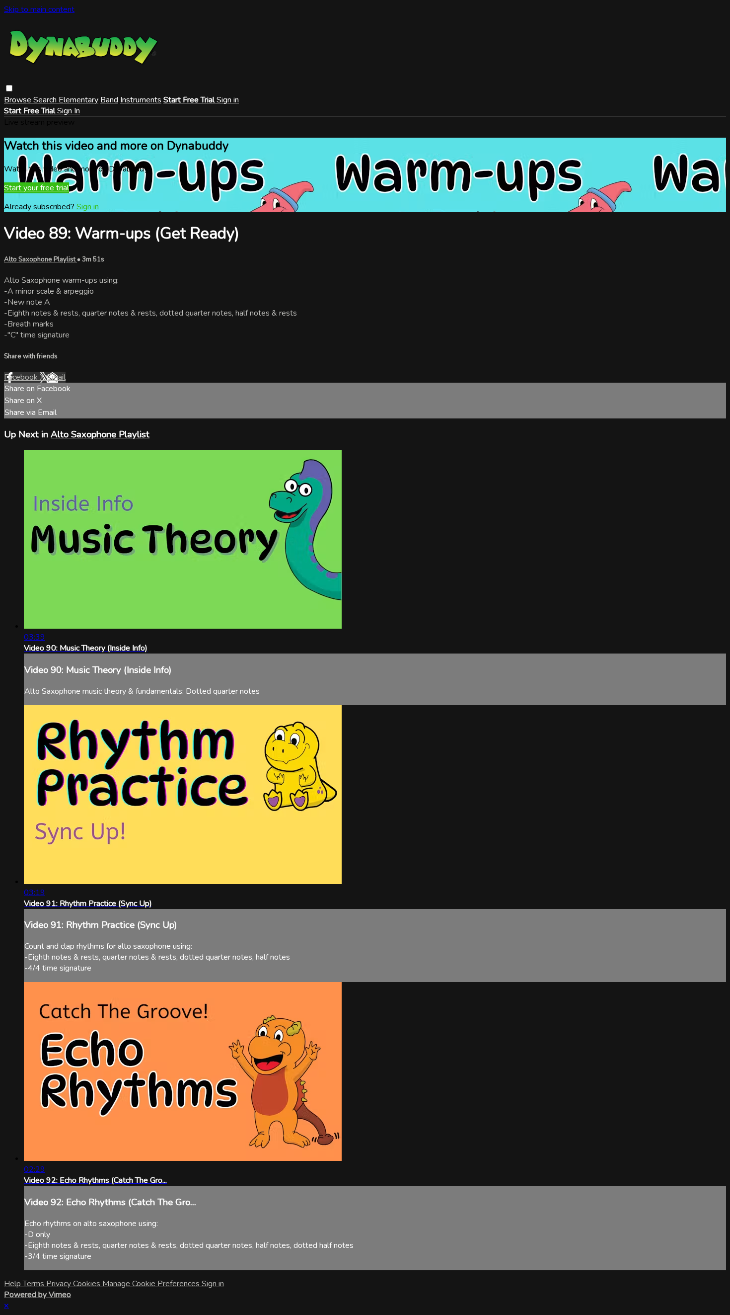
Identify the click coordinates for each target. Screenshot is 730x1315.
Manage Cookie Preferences (152, 1283)
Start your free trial (36, 187)
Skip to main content (39, 9)
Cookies (87, 1283)
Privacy (59, 1283)
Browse (18, 99)
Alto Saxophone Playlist (40, 259)
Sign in (228, 99)
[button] (9, 88)
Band (109, 99)
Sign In (68, 110)
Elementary (78, 99)
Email (56, 377)
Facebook (22, 377)
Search (46, 99)
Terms (34, 1283)
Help (13, 1283)
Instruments (140, 99)
